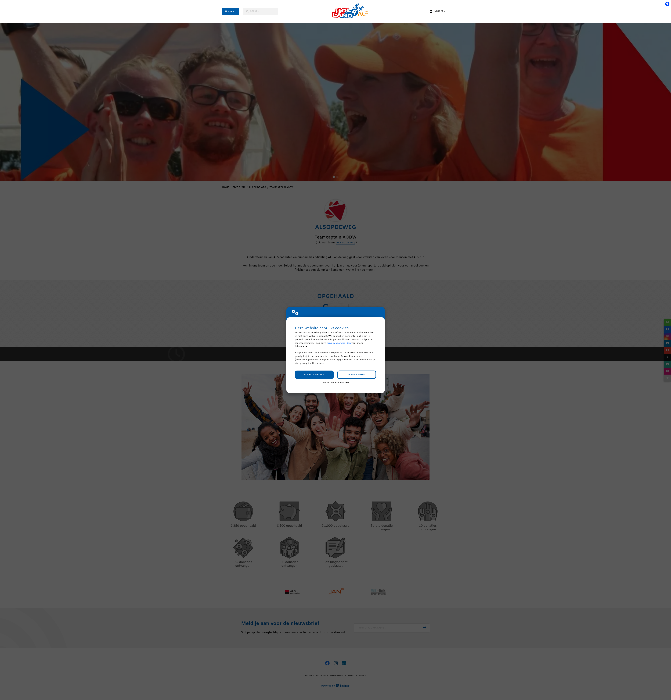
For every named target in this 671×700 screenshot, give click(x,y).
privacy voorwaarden (339, 343)
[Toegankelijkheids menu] (667, 4)
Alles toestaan (314, 374)
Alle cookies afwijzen (335, 382)
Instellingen (356, 374)
